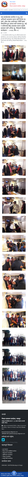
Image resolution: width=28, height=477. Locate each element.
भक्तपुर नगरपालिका (7, 456)
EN (1, 9)
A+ (26, 9)
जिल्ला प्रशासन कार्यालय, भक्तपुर (17, 6)
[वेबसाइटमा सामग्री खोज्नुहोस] (19, 10)
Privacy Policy (13, 442)
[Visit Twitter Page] (3, 440)
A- (21, 9)
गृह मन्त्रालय (5, 449)
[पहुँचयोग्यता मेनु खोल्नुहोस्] (14, 473)
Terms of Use (5, 442)
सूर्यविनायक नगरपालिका (7, 454)
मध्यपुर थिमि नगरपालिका (8, 458)
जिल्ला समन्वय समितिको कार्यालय (9, 451)
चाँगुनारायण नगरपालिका (7, 453)
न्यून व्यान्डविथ (11, 9)
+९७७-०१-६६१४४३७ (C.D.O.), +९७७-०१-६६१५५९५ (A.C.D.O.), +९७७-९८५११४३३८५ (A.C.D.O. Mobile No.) (14, 427)
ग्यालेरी (5, 33)
